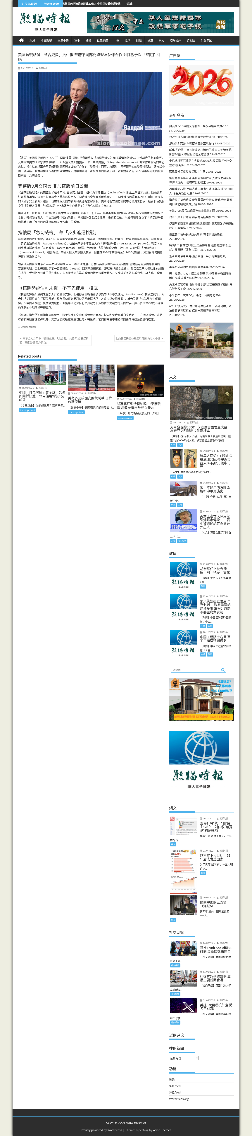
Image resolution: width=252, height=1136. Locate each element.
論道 (150, 40)
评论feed (175, 1092)
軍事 (77, 40)
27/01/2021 (208, 850)
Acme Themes (162, 1130)
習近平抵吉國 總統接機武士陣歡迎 (190, 137)
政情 (127, 40)
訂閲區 (191, 40)
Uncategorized (29, 326)
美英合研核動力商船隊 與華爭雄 (189, 267)
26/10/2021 (208, 818)
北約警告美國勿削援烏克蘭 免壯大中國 (138, 338)
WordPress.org (179, 1099)
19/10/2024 (178, 422)
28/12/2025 (208, 632)
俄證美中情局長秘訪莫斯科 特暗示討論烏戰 (195, 234)
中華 (116, 40)
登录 (172, 1079)
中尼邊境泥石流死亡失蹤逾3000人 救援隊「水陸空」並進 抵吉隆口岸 (119, 3)
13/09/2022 (208, 511)
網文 (161, 40)
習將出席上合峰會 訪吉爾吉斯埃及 (190, 217)
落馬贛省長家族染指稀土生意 (187, 171)
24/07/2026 (125, 399)
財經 (139, 40)
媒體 (88, 40)
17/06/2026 (208, 971)
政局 (32, 40)
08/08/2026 (76, 393)
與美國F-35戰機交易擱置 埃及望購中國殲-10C (198, 126)
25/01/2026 (208, 596)
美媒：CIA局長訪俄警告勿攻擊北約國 (192, 210)
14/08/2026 (208, 943)
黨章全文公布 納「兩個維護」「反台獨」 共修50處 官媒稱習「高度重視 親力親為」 (54, 340)
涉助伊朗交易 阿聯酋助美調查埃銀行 (191, 143)
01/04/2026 (208, 1000)
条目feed (175, 1086)
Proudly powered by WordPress (101, 1130)
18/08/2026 (27, 387)
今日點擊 (46, 40)
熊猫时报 (43, 68)
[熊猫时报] (22, 40)
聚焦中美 (63, 40)
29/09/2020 (208, 897)
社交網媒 (102, 40)
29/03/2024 (208, 451)
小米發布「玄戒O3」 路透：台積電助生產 (195, 295)
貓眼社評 (175, 40)
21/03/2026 (208, 564)
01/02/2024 (208, 482)
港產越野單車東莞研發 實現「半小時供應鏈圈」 (198, 256)
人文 (180, 444)
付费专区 (206, 40)
